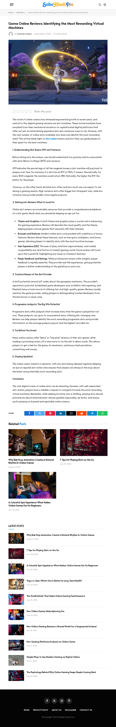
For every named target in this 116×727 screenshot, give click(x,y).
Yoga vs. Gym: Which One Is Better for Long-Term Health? (54, 580)
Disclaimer (70, 710)
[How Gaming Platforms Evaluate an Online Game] (16, 645)
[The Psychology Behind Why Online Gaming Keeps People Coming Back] (16, 675)
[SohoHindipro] (58, 4)
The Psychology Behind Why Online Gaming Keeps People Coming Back (61, 672)
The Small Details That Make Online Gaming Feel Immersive (56, 595)
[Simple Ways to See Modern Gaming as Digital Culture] (16, 660)
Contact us (86, 710)
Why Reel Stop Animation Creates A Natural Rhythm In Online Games (31, 461)
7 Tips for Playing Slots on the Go (77, 459)
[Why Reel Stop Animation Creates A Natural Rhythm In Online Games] (32, 442)
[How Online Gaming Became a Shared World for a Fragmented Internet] (16, 630)
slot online (51, 138)
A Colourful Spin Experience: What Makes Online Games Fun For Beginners (29, 504)
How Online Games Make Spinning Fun (45, 611)
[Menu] (12, 4)
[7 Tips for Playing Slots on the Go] (84, 442)
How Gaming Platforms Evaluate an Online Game (51, 641)
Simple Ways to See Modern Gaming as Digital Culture (53, 656)
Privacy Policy (40, 710)
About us (57, 710)
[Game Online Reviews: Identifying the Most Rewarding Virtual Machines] (58, 72)
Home (10, 12)
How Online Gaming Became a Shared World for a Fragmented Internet (62, 626)
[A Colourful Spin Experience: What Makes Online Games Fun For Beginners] (32, 485)
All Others (20, 12)
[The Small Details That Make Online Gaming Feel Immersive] (16, 599)
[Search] (104, 4)
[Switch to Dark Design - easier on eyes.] (100, 4)
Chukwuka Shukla (24, 34)
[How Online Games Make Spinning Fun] (16, 614)
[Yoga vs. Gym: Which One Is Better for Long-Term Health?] (16, 584)
